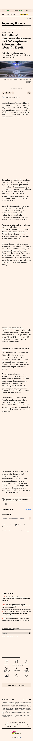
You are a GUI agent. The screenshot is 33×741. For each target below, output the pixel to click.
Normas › (28, 509)
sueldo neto (26, 664)
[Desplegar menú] (3, 14)
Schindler (4, 518)
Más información (6, 526)
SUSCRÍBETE (24, 14)
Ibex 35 (4, 10)
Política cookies (21, 722)
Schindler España (13, 518)
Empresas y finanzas (13, 23)
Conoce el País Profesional (16, 685)
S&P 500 (16, 10)
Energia (21, 28)
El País (29, 18)
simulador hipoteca (16, 664)
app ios (16, 678)
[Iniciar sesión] (30, 14)
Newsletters (19, 726)
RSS (15, 726)
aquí (28, 530)
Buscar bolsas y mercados (11, 628)
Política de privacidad (22, 724)
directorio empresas (26, 671)
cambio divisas (16, 670)
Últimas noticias (7, 593)
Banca (3, 28)
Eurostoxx (10, 637)
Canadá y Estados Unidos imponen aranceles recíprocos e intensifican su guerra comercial (16, 598)
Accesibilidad (6, 726)
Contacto (9, 722)
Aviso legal (14, 722)
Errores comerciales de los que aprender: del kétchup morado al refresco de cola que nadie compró (16, 605)
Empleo (22, 518)
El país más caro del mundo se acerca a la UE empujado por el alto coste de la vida (16, 619)
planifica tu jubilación (7, 671)
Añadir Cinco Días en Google (11, 97)
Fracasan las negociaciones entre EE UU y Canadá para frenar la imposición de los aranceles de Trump (16, 613)
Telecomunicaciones (12, 28)
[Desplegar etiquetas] (30, 518)
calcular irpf (6, 664)
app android (26, 678)
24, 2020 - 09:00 (16, 88)
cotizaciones (7, 678)
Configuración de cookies (11, 724)
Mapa (11, 726)
